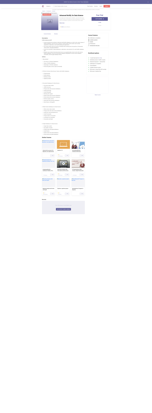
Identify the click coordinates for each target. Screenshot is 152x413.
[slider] (58, 155)
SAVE (100, 22)
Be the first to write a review (63, 209)
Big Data (53, 11)
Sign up (106, 6)
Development (49, 11)
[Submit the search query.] (54, 6)
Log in (100, 6)
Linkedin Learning (93, 39)
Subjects (43, 11)
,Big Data (97, 45)
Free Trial (100, 58)
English (91, 41)
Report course (98, 94)
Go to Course (99, 18)
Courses (96, 6)
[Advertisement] (96, 84)
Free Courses (90, 6)
